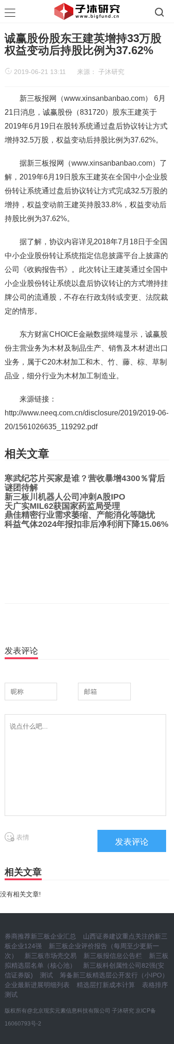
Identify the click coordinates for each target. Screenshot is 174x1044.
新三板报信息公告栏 (113, 955)
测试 (46, 975)
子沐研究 (111, 71)
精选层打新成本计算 (106, 984)
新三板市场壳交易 (51, 955)
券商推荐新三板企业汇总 (40, 936)
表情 (21, 837)
